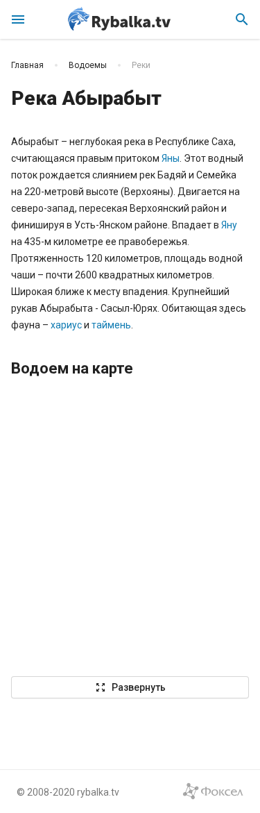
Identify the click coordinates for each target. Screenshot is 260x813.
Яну (229, 225)
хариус (67, 324)
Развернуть (130, 687)
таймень (111, 324)
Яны (171, 158)
